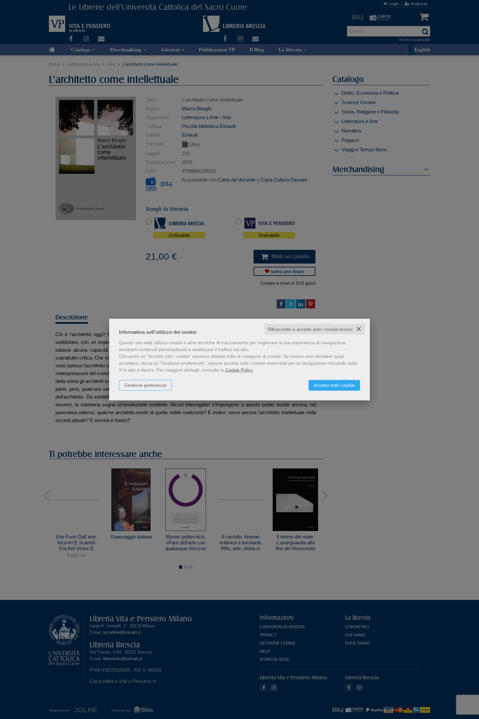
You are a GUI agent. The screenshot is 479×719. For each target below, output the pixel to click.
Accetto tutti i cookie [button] (334, 384)
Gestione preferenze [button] (145, 384)
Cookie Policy (239, 369)
